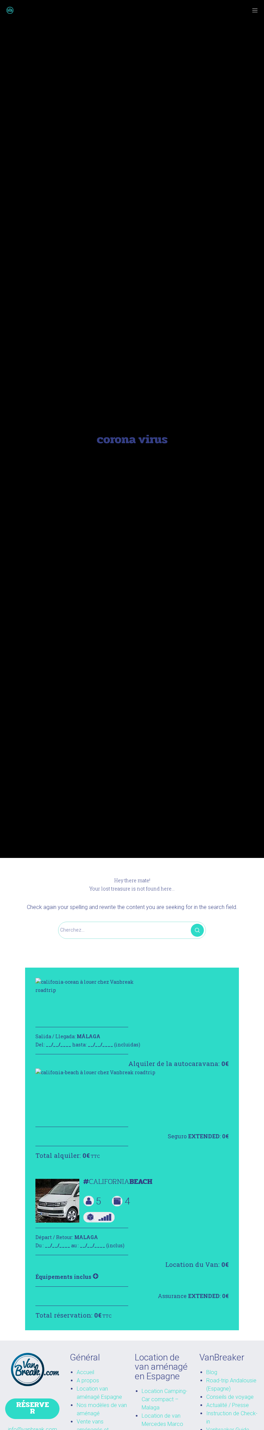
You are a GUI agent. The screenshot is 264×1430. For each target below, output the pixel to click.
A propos (88, 1380)
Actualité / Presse (227, 1405)
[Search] (197, 930)
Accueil (85, 1372)
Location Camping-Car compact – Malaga (164, 1399)
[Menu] (252, 10)
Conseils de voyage (230, 1397)
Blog (211, 1372)
